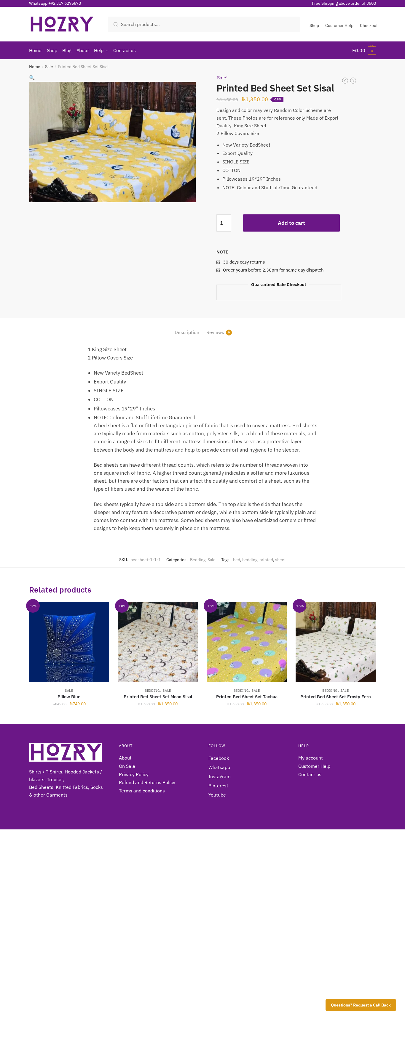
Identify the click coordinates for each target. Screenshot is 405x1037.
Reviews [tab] (215, 332)
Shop (314, 25)
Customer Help (339, 25)
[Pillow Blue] (69, 642)
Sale (49, 66)
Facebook (218, 758)
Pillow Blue (69, 696)
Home (34, 66)
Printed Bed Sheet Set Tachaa (247, 696)
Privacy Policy (134, 774)
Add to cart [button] (69, 717)
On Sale (127, 766)
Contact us (309, 774)
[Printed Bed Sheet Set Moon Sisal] (158, 642)
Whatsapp (219, 767)
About (125, 758)
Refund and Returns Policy (147, 782)
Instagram (219, 776)
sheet (280, 559)
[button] (32, 78)
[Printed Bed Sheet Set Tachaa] (247, 642)
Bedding (197, 559)
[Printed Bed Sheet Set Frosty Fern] (336, 642)
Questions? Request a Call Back (361, 1005)
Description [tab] (187, 332)
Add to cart (291, 222)
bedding (249, 559)
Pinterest (218, 786)
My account (310, 758)
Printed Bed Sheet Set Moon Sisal (158, 696)
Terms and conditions (142, 791)
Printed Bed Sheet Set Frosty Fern (335, 696)
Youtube (217, 795)
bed (236, 559)
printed (266, 559)
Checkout (369, 25)
